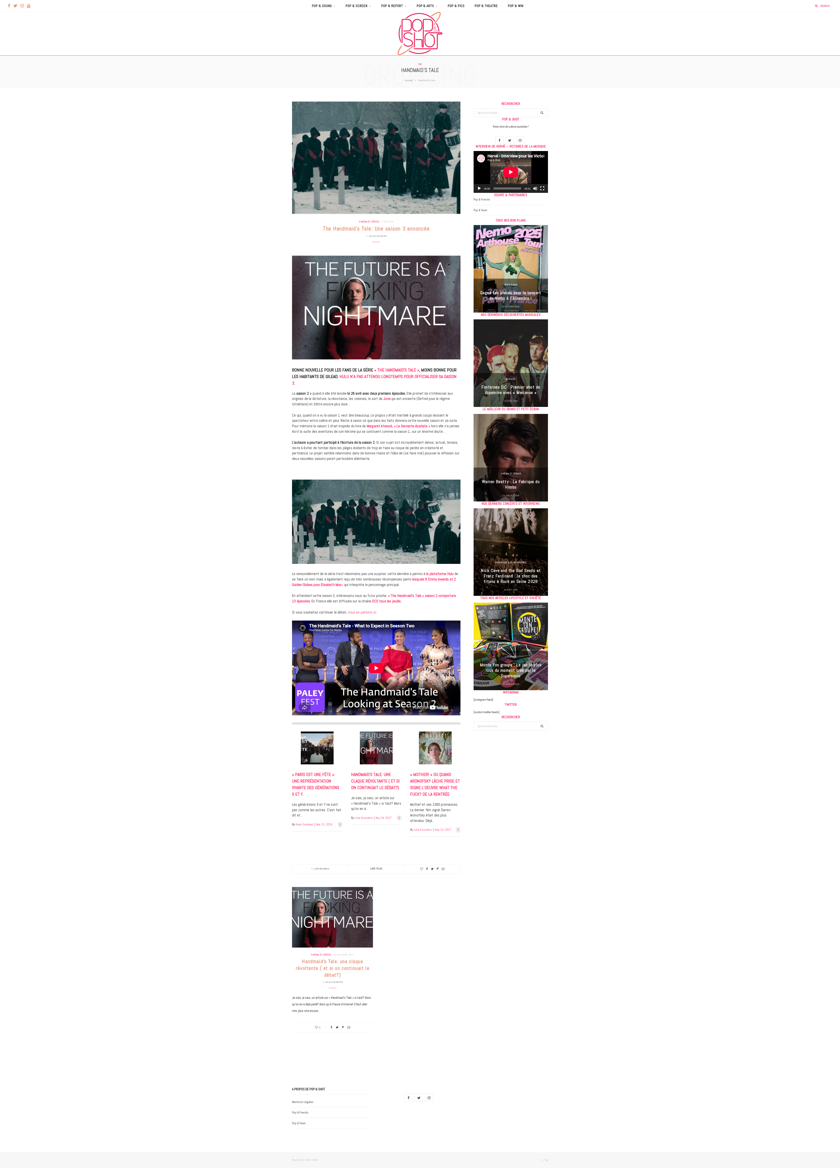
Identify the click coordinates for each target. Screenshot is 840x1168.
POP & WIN (515, 6)
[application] (511, 172)
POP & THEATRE (486, 6)
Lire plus (376, 868)
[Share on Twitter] (432, 868)
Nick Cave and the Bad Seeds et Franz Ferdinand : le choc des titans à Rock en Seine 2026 (511, 576)
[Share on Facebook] (427, 868)
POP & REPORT (392, 6)
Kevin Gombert (304, 824)
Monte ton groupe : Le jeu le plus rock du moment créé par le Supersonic (511, 670)
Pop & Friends (482, 199)
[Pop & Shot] (420, 33)
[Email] (443, 868)
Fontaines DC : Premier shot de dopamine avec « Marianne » (510, 389)
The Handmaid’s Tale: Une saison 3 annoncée (376, 228)
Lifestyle (510, 656)
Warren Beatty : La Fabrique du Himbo (511, 484)
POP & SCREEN (357, 6)
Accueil (409, 80)
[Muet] (535, 188)
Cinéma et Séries (369, 221)
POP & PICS (456, 6)
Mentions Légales (302, 1102)
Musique (511, 379)
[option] (511, 269)
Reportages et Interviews (511, 562)
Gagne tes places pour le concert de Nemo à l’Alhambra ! (510, 295)
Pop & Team (480, 210)
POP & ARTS (425, 6)
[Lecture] (479, 188)
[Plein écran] (542, 188)
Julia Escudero (378, 236)
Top (546, 1160)
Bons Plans (510, 284)
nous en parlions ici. (362, 612)
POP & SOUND (322, 6)
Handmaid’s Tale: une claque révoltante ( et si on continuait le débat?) (375, 781)
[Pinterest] (438, 868)
